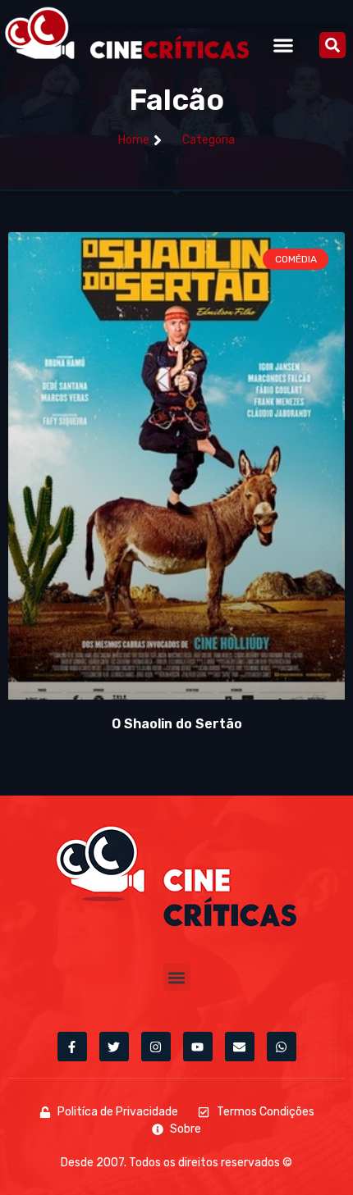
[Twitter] (114, 1046)
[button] (284, 45)
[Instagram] (156, 1046)
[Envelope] (239, 1046)
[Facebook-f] (72, 1046)
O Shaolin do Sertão (177, 724)
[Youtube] (198, 1046)
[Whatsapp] (281, 1046)
